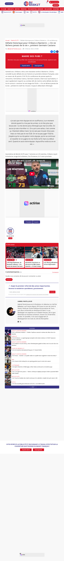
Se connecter (55, 2)
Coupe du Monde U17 (18, 348)
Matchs (17, 9)
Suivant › (36, 222)
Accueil (7, 40)
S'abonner (55, 5)
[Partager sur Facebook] (51, 51)
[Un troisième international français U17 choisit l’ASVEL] (8, 349)
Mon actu (11, 9)
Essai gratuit (38, 65)
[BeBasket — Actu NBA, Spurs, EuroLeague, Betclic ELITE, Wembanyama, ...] (32, 3)
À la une (3, 9)
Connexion (55, 272)
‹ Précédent (28, 222)
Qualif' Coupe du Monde (19, 330)
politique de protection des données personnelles (37, 294)
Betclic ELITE (7, 12)
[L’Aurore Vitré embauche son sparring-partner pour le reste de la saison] (8, 360)
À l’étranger (15, 365)
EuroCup (14, 336)
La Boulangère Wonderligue (49, 12)
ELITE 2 (35, 12)
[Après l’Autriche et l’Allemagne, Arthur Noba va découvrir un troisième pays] (8, 366)
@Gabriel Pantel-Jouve (14, 49)
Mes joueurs (48, 9)
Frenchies (24, 9)
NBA (27, 12)
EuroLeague (19, 12)
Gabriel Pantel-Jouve (25, 301)
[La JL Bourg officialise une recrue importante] (52, 252)
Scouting (56, 9)
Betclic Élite (10, 260)
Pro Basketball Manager (35, 9)
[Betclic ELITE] (10, 231)
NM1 (62, 12)
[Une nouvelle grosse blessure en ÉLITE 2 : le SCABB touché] (8, 383)
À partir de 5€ (26, 65)
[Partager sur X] (54, 51)
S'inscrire (52, 292)
